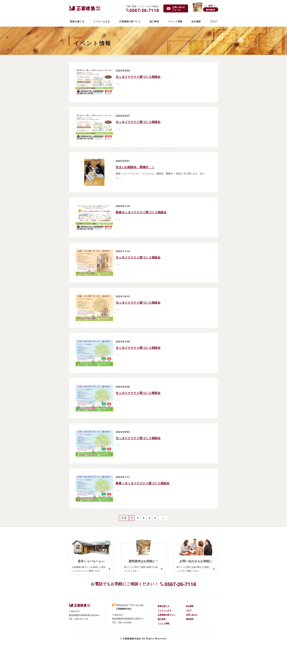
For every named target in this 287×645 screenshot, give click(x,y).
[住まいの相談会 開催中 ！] (94, 172)
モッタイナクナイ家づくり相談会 (138, 76)
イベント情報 (163, 623)
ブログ (189, 610)
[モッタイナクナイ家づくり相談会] (94, 81)
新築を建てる (163, 605)
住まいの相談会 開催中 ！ (135, 167)
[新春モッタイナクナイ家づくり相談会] (94, 217)
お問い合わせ (191, 614)
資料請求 (190, 618)
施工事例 (161, 618)
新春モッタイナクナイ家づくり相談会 (141, 212)
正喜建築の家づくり (166, 614)
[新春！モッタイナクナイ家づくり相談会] (94, 488)
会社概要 (190, 605)
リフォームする (164, 610)
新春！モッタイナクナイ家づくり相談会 (143, 483)
